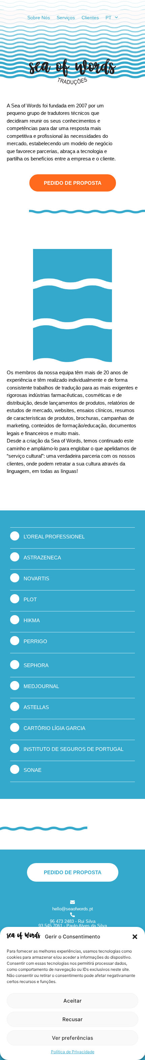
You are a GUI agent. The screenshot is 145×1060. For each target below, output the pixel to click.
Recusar (72, 1019)
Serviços (66, 17)
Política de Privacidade (72, 1051)
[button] (135, 936)
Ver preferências (72, 1038)
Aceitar (72, 1001)
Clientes (90, 17)
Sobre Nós (38, 17)
